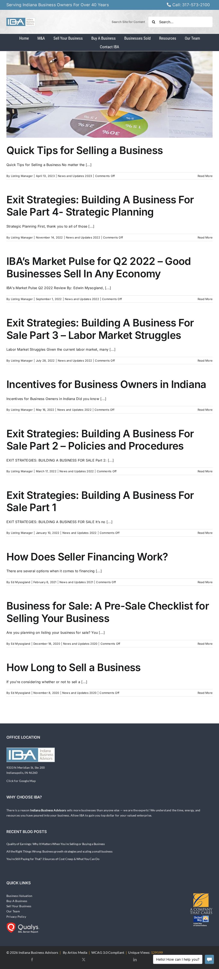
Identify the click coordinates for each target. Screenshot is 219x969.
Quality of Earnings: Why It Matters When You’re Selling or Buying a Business (55, 844)
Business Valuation (19, 896)
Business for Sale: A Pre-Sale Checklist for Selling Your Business (107, 612)
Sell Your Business (18, 906)
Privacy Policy (16, 916)
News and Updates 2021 (76, 582)
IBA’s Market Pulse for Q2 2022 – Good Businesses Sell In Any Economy (98, 267)
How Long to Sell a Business (73, 667)
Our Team (13, 911)
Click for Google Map (21, 781)
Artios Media (77, 952)
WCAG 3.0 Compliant (107, 952)
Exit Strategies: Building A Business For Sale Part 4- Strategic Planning (100, 205)
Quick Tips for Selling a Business (84, 150)
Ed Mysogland (20, 582)
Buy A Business (16, 901)
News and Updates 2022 (83, 237)
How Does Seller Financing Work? (87, 556)
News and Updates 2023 (75, 176)
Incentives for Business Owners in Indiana (106, 384)
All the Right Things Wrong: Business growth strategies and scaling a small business (59, 851)
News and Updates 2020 (80, 643)
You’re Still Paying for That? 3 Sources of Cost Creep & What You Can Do (52, 859)
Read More (205, 176)
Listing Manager (22, 176)
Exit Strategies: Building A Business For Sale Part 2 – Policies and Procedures (100, 439)
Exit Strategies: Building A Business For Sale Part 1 (100, 501)
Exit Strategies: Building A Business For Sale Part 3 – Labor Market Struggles (100, 328)
